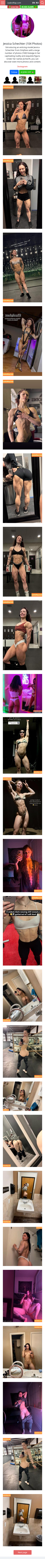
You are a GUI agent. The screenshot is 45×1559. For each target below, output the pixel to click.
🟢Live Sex (14, 7)
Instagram (22, 66)
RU (37, 2)
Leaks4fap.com (14, 2)
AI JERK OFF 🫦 (27, 72)
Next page (22, 1552)
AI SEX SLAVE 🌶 (28, 7)
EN (33, 2)
